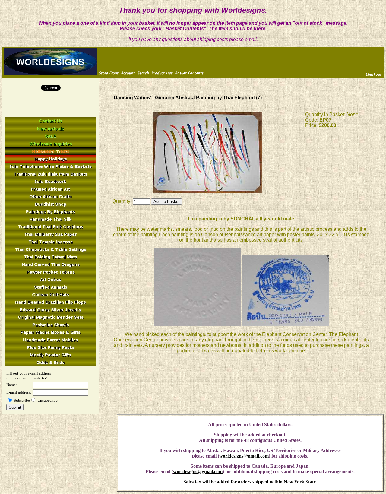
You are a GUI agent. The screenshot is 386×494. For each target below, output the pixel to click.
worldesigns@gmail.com (244, 455)
